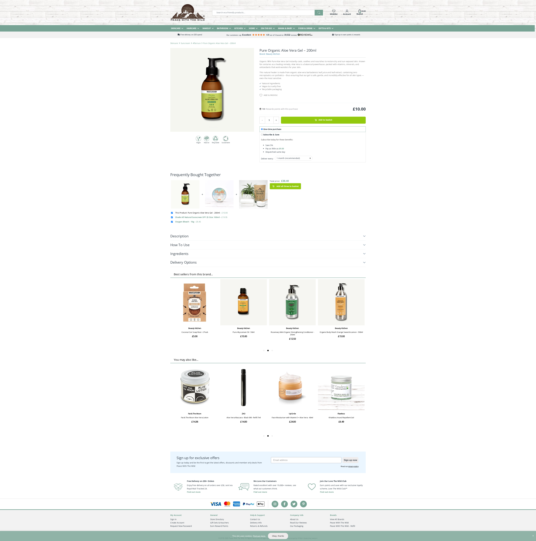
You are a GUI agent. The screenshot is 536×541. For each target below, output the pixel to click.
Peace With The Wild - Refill (342, 526)
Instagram (275, 504)
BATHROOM (222, 28)
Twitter (294, 504)
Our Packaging (296, 526)
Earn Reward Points (219, 526)
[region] (268, 536)
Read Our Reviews (298, 522)
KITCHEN (238, 28)
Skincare (174, 43)
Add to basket (325, 120)
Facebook (284, 504)
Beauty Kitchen (273, 54)
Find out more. (259, 536)
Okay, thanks (278, 536)
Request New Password (181, 526)
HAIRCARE (191, 28)
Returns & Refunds (259, 526)
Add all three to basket (287, 186)
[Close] (533, 533)
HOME (252, 28)
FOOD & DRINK (305, 28)
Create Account (177, 522)
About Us (294, 519)
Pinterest (303, 504)
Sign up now (350, 460)
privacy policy (353, 466)
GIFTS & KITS (325, 28)
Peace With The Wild (339, 522)
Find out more (193, 492)
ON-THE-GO (266, 28)
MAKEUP (207, 28)
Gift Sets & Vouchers (219, 522)
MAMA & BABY (285, 28)
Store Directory (217, 519)
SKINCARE (175, 28)
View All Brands (337, 519)
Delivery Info (256, 522)
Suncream (185, 43)
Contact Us (255, 519)
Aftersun (197, 43)
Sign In (173, 519)
